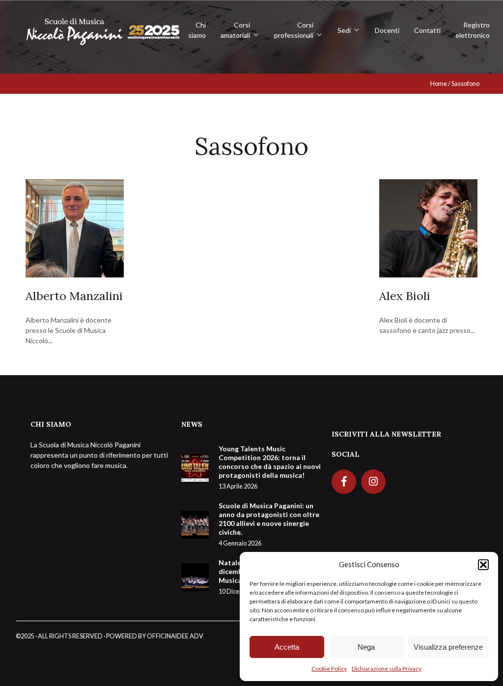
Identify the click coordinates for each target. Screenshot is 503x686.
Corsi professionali (293, 30)
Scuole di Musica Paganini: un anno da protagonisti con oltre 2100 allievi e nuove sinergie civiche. (269, 524)
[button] (483, 565)
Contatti (427, 30)
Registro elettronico (472, 30)
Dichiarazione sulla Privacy (386, 668)
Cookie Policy (329, 668)
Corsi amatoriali (235, 30)
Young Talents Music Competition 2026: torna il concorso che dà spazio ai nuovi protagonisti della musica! (270, 467)
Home (438, 83)
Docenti (387, 30)
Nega (366, 647)
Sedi (344, 30)
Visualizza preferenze (448, 647)
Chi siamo (197, 30)
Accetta (287, 647)
